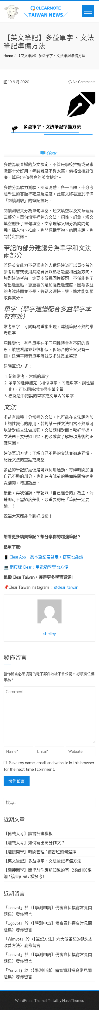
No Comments (83, 82)
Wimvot (14, 939)
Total (52, 1000)
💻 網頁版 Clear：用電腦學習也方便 (36, 567)
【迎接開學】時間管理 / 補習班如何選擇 (40, 852)
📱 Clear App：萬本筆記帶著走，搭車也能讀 (43, 557)
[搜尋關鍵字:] (49, 801)
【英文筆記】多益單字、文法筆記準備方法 (42, 861)
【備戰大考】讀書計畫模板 (28, 833)
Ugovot (14, 907)
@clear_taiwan (66, 587)
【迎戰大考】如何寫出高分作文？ (34, 842)
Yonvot (14, 970)
